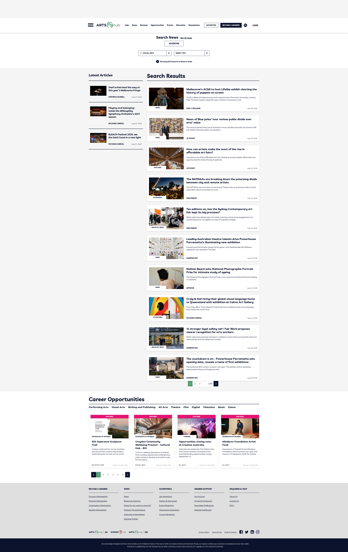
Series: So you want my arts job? (137, 505)
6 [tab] (122, 474)
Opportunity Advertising (169, 510)
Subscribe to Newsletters (134, 514)
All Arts (163, 407)
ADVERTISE (211, 25)
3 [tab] (108, 474)
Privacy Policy (204, 532)
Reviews (144, 25)
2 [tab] (103, 474)
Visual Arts (118, 407)
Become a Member (231, 25)
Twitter (246, 532)
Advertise (174, 43)
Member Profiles (131, 519)
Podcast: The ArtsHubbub (134, 510)
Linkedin (252, 532)
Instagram (257, 532)
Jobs (127, 25)
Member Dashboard (202, 510)
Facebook (241, 532)
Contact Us (234, 501)
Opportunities (157, 25)
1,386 (210, 383)
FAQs (232, 505)
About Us (233, 496)
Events (170, 25)
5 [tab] (117, 474)
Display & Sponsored (168, 501)
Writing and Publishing (141, 407)
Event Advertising (166, 505)
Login (255, 25)
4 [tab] (113, 474)
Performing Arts (98, 407)
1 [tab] (98, 474)
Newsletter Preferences (204, 505)
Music (221, 407)
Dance (232, 407)
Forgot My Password (203, 501)
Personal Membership (98, 501)
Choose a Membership (98, 496)
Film (186, 407)
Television (209, 407)
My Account (199, 496)
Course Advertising (167, 514)
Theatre (175, 407)
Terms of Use (217, 532)
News (134, 25)
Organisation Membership (100, 505)
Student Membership (97, 510)
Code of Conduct (230, 532)
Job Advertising (165, 496)
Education (181, 25)
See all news (186, 38)
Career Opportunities (116, 399)
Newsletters (194, 25)
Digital (196, 407)
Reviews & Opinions (132, 501)
